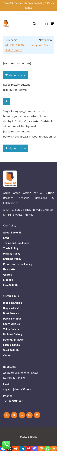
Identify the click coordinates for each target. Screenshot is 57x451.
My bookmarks (17, 75)
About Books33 (12, 232)
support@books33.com (17, 389)
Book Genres (11, 313)
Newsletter (10, 269)
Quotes (7, 274)
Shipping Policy (12, 258)
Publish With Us (12, 318)
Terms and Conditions (16, 243)
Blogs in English (12, 302)
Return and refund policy (17, 264)
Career (7, 355)
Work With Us (11, 350)
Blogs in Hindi (11, 308)
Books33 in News (13, 339)
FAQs (6, 237)
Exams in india (11, 344)
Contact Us (9, 367)
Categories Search (41, 45)
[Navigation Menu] (52, 23)
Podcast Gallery (12, 334)
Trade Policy (10, 248)
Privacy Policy (11, 253)
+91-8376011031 (13, 400)
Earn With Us (10, 285)
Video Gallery (11, 329)
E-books (8, 279)
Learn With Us (11, 323)
